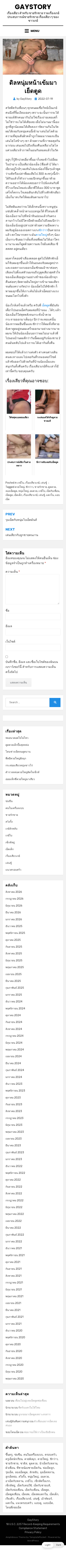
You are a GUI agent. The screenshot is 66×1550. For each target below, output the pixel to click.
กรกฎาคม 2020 (14, 1364)
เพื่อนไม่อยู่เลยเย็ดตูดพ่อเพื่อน (31, 1400)
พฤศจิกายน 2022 (15, 1173)
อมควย (33, 491)
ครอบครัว (50, 1454)
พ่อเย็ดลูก (48, 1468)
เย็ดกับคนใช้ (24, 1485)
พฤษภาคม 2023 (15, 1131)
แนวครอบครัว (13, 869)
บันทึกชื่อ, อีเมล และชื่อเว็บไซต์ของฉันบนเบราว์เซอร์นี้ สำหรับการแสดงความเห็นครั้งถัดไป (32, 667)
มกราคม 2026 (14, 919)
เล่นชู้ (44, 482)
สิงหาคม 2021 (13, 1275)
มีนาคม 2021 (13, 1310)
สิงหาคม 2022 (14, 1193)
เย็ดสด (26, 1494)
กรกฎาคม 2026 (14, 898)
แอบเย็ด (48, 1503)
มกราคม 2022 (14, 1241)
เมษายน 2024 (14, 1056)
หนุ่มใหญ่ (23, 491)
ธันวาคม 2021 (14, 1248)
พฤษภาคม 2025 (15, 967)
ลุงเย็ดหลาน (47, 1472)
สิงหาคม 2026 (14, 892)
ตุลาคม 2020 (13, 1344)
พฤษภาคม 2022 (15, 1214)
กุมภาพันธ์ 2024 (15, 1070)
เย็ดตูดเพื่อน (13, 1494)
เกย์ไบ (20, 482)
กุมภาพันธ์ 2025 (15, 987)
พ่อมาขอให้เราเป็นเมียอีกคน (39, 1432)
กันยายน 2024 (14, 1022)
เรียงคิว (10, 1498)
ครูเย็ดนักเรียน (14, 1459)
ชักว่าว (43, 230)
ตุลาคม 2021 (13, 1262)
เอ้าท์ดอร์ (46, 1498)
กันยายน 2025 (14, 946)
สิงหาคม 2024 (14, 1029)
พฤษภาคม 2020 (15, 1378)
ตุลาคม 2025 (13, 940)
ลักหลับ (34, 1472)
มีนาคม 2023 (13, 1145)
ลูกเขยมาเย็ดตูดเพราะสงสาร (34, 1414)
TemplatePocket (37, 1537)
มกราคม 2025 (14, 994)
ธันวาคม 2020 (14, 1330)
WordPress (33, 1540)
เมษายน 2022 (14, 1221)
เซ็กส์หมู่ (10, 842)
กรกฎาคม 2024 (14, 1035)
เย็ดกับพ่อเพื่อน (14, 1490)
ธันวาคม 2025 (14, 926)
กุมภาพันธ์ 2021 (14, 1316)
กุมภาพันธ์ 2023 (15, 1152)
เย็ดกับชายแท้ (42, 1485)
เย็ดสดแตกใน (39, 1494)
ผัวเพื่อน (10, 1468)
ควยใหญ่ (41, 234)
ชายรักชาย (40, 487)
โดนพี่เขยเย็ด (13, 1507)
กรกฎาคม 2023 (14, 1118)
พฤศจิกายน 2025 (15, 933)
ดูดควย (52, 487)
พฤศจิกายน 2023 (15, 1090)
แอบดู (37, 1503)
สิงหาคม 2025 (14, 953)
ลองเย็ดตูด (11, 491)
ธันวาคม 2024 (14, 1001)
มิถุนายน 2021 (14, 1289)
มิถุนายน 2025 (14, 960)
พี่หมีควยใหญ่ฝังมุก (16, 758)
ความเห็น (13, 571)
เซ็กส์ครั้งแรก (42, 1481)
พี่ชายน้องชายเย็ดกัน (29, 1468)
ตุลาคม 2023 (13, 1097)
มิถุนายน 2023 (14, 1125)
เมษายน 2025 (14, 974)
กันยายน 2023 (14, 1104)
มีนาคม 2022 (13, 1227)
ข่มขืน (9, 801)
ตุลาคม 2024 (13, 1015)
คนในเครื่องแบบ (15, 808)
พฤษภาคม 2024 (15, 1049)
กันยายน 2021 (14, 1268)
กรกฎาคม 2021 (14, 1282)
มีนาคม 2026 (13, 912)
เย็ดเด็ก (18, 495)
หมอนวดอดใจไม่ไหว (17, 738)
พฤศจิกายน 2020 (15, 1337)
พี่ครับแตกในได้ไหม (29, 1407)
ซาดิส (23, 1463)
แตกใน (50, 495)
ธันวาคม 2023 (14, 1083)
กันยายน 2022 (14, 1186)
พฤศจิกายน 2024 (15, 1008)
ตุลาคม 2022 (13, 1179)
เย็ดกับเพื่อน (52, 491)
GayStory (33, 7)
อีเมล (9, 626)
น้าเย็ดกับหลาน (48, 1463)
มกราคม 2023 (14, 1159)
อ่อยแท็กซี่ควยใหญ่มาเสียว (20, 779)
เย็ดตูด (46, 305)
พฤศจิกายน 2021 (15, 1255)
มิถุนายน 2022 (14, 1207)
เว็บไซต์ (10, 641)
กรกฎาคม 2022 (14, 1200)
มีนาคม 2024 (13, 1063)
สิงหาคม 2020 (14, 1358)
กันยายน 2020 (14, 1351)
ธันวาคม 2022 (14, 1166)
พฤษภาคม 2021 (14, 1296)
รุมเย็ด (9, 1472)
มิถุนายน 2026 (14, 905)
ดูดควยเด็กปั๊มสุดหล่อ (17, 744)
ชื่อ (7, 610)
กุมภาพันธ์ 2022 (15, 1234)
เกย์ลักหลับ (11, 828)
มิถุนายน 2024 (14, 1042)
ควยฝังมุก (30, 1459)
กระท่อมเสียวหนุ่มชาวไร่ (19, 765)
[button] (53, 1545)
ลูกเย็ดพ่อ (11, 1476)
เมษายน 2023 (14, 1138)
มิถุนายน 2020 (14, 1371)
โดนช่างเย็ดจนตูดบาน (18, 751)
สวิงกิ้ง (9, 821)
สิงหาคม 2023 (14, 1111)
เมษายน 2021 (13, 1303)
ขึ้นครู (9, 1454)
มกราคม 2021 (13, 1323)
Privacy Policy (33, 1532)
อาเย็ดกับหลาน (14, 1481)
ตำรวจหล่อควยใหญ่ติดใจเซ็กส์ (22, 772)
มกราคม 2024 (14, 1077)
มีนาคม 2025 (13, 981)
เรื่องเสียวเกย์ (32, 482)
